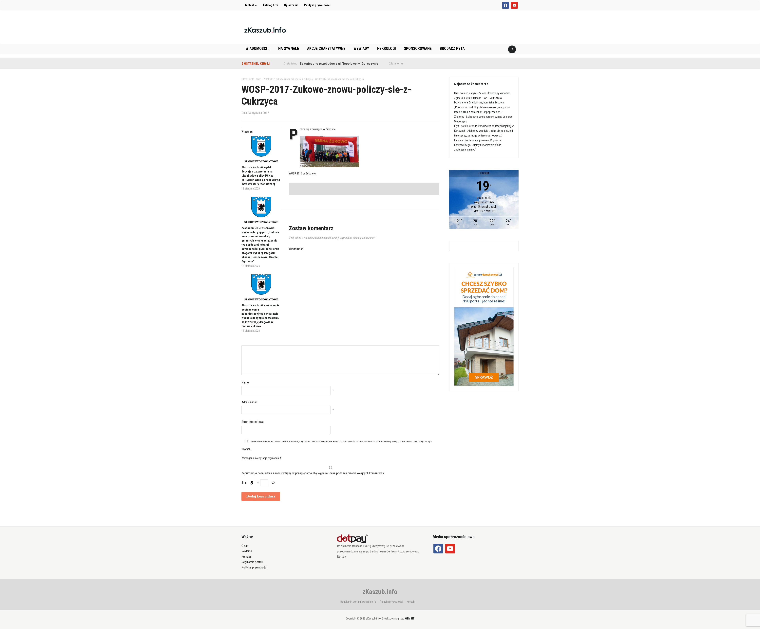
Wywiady (361, 48)
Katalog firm (270, 5)
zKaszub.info (380, 592)
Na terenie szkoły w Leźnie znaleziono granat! (416, 63)
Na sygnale (288, 48)
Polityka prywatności (317, 5)
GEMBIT (409, 618)
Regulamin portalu (252, 562)
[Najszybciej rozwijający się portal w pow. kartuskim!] (265, 30)
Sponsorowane (418, 48)
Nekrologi (386, 48)
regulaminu (306, 441)
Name (245, 382)
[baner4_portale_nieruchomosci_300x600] (484, 326)
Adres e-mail (249, 402)
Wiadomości (256, 48)
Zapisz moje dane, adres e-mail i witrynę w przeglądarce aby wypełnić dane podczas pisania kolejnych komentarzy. (312, 473)
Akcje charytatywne (326, 48)
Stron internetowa (252, 422)
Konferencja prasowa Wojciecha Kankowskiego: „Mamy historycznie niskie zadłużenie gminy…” (478, 145)
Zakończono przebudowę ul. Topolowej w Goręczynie (316, 63)
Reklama (246, 551)
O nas (244, 546)
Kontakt (249, 5)
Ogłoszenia (291, 5)
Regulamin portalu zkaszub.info (358, 601)
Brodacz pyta (452, 48)
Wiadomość (296, 249)
